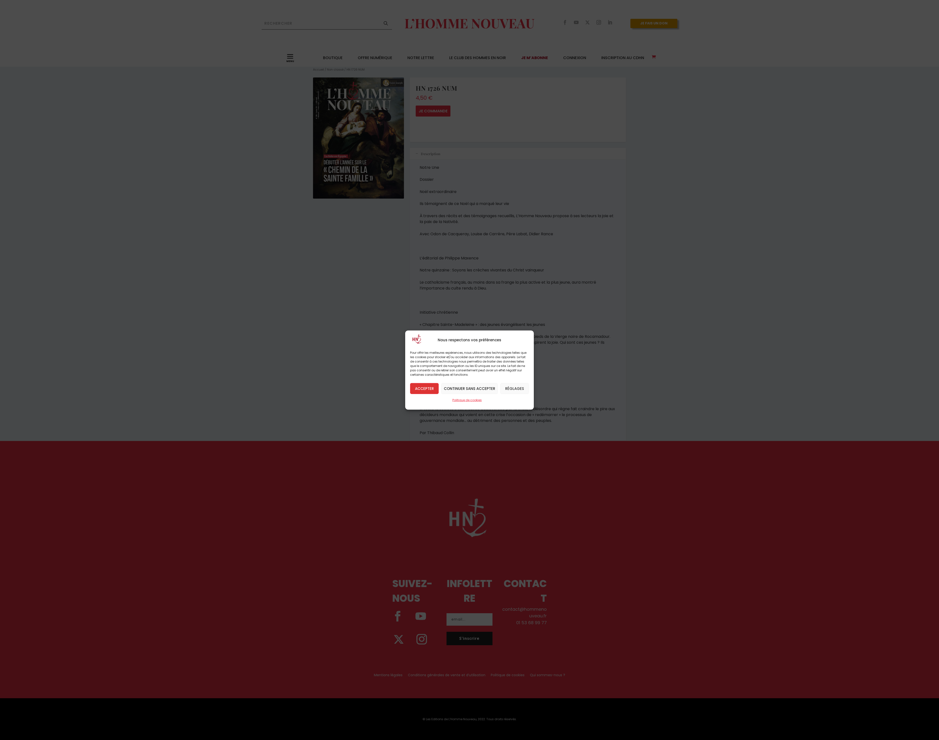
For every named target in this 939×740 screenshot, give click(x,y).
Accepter (424, 388)
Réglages (514, 388)
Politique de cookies (467, 400)
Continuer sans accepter (469, 388)
